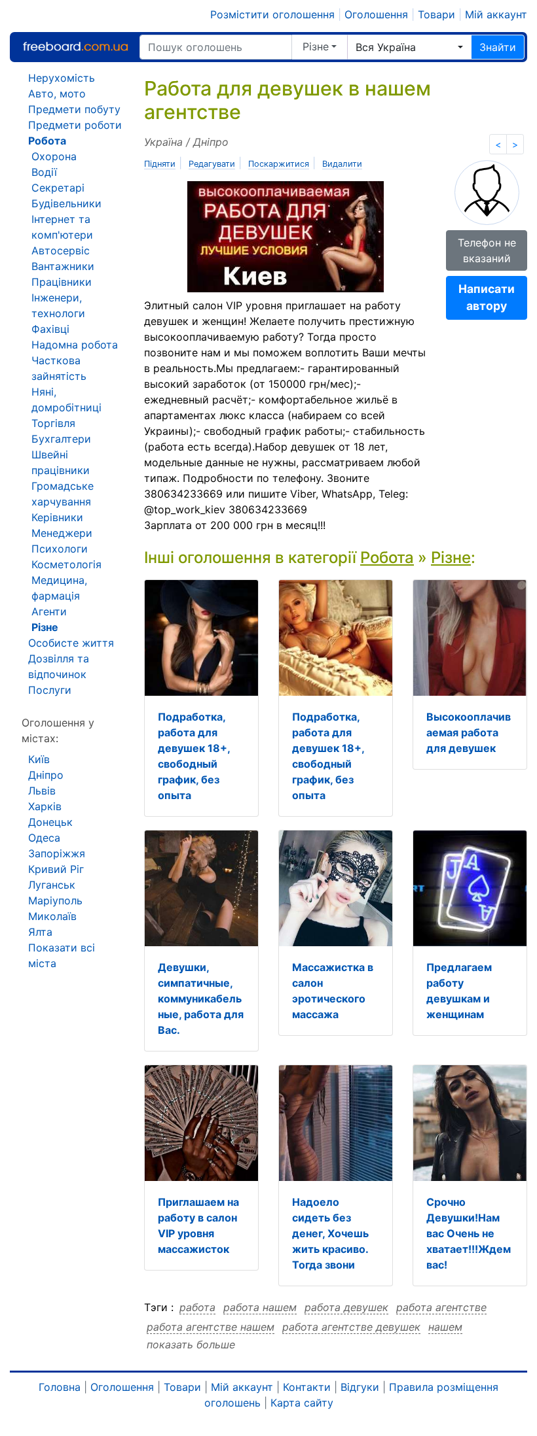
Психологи (59, 548)
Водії (44, 172)
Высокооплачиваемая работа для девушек (468, 732)
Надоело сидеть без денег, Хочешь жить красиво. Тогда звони (330, 1233)
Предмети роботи (75, 124)
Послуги (49, 689)
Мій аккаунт (496, 14)
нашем (445, 1326)
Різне (316, 46)
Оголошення (376, 14)
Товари (436, 14)
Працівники (61, 281)
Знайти (497, 47)
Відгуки (360, 1386)
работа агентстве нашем (210, 1326)
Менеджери (61, 532)
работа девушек (346, 1307)
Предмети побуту (74, 109)
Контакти (307, 1386)
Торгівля (53, 423)
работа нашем (260, 1307)
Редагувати (212, 164)
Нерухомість (61, 77)
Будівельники (66, 203)
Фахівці (50, 328)
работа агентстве (441, 1307)
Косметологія (66, 564)
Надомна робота (74, 344)
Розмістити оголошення (272, 14)
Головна (60, 1386)
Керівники (57, 517)
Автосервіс (60, 250)
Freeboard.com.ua (75, 46)
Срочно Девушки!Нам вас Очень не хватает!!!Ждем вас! (468, 1233)
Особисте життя (71, 642)
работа (197, 1307)
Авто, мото (57, 93)
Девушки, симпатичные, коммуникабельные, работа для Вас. (201, 998)
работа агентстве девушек (351, 1326)
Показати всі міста (61, 955)
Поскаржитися (278, 164)
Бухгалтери (61, 438)
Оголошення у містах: (58, 730)
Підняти (160, 164)
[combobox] (409, 47)
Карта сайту (301, 1402)
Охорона (54, 156)
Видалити (342, 164)
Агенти (49, 611)
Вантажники (62, 266)
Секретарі (57, 187)
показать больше (191, 1344)
